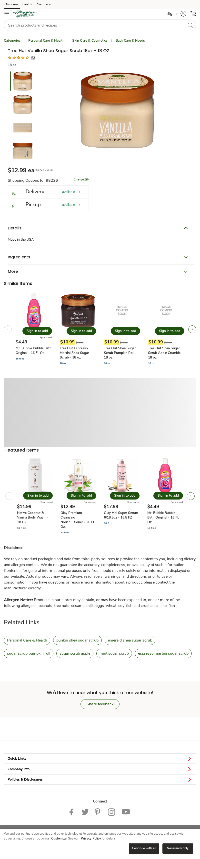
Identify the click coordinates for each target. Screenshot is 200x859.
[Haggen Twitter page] (85, 812)
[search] (190, 25)
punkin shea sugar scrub (77, 640)
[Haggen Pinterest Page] (98, 812)
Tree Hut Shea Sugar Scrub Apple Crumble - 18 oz (165, 353)
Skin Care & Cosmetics (90, 40)
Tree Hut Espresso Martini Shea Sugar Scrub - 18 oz (74, 353)
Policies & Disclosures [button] (25, 779)
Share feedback (100, 704)
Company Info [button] (19, 769)
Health (27, 4)
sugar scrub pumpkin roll (28, 653)
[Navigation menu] (7, 14)
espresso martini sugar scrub (163, 653)
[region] (100, 844)
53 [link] (33, 58)
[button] (176, 14)
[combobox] (100, 25)
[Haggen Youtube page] (126, 812)
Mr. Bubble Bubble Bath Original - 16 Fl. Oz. (33, 350)
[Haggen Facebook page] (72, 812)
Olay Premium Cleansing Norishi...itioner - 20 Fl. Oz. (77, 519)
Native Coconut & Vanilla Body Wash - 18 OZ (32, 517)
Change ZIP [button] (81, 179)
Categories (12, 40)
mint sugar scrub (114, 653)
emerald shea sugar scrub (130, 640)
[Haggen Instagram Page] (111, 812)
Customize (59, 838)
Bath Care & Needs (130, 40)
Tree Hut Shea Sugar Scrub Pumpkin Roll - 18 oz (120, 353)
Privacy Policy (91, 838)
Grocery (12, 4)
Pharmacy (43, 4)
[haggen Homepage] (25, 14)
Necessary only (178, 848)
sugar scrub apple (75, 653)
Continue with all (144, 848)
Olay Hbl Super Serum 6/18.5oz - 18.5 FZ (121, 515)
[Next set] (192, 329)
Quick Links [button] (17, 758)
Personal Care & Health (46, 40)
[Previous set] (8, 329)
